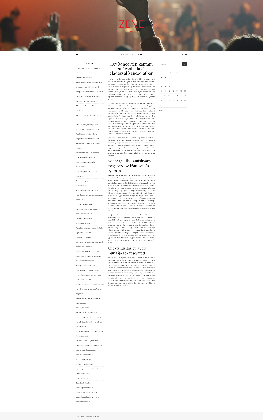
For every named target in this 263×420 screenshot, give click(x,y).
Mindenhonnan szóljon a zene (86, 312)
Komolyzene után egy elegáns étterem (90, 284)
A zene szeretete (82, 185)
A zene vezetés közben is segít (87, 190)
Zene (131, 24)
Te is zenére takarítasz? (84, 355)
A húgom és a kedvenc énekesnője (88, 96)
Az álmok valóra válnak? (84, 218)
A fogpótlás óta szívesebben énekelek (89, 92)
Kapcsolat (137, 54)
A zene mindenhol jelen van (85, 157)
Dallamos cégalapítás (83, 237)
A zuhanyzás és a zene (84, 204)
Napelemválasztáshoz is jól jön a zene (89, 317)
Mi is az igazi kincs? (82, 308)
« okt (161, 110)
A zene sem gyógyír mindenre (86, 181)
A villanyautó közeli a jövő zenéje (87, 153)
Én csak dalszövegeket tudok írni (87, 251)
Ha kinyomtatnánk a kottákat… (86, 265)
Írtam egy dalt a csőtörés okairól (88, 270)
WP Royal (95, 416)
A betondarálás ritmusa (84, 78)
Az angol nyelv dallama (84, 223)
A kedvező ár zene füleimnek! (86, 101)
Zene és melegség (82, 378)
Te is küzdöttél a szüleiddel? (86, 350)
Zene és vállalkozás (83, 383)
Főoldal (125, 54)
